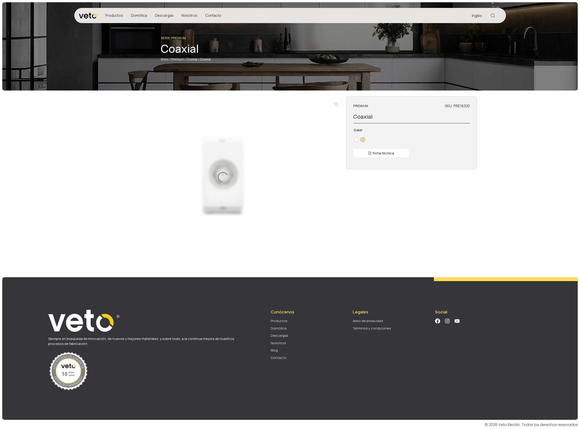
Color (358, 130)
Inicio (165, 59)
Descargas (164, 15)
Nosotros (189, 15)
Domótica (139, 15)
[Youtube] (457, 321)
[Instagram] (447, 321)
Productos (114, 15)
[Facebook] (437, 321)
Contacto (213, 15)
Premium (177, 59)
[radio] (356, 139)
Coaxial (191, 59)
